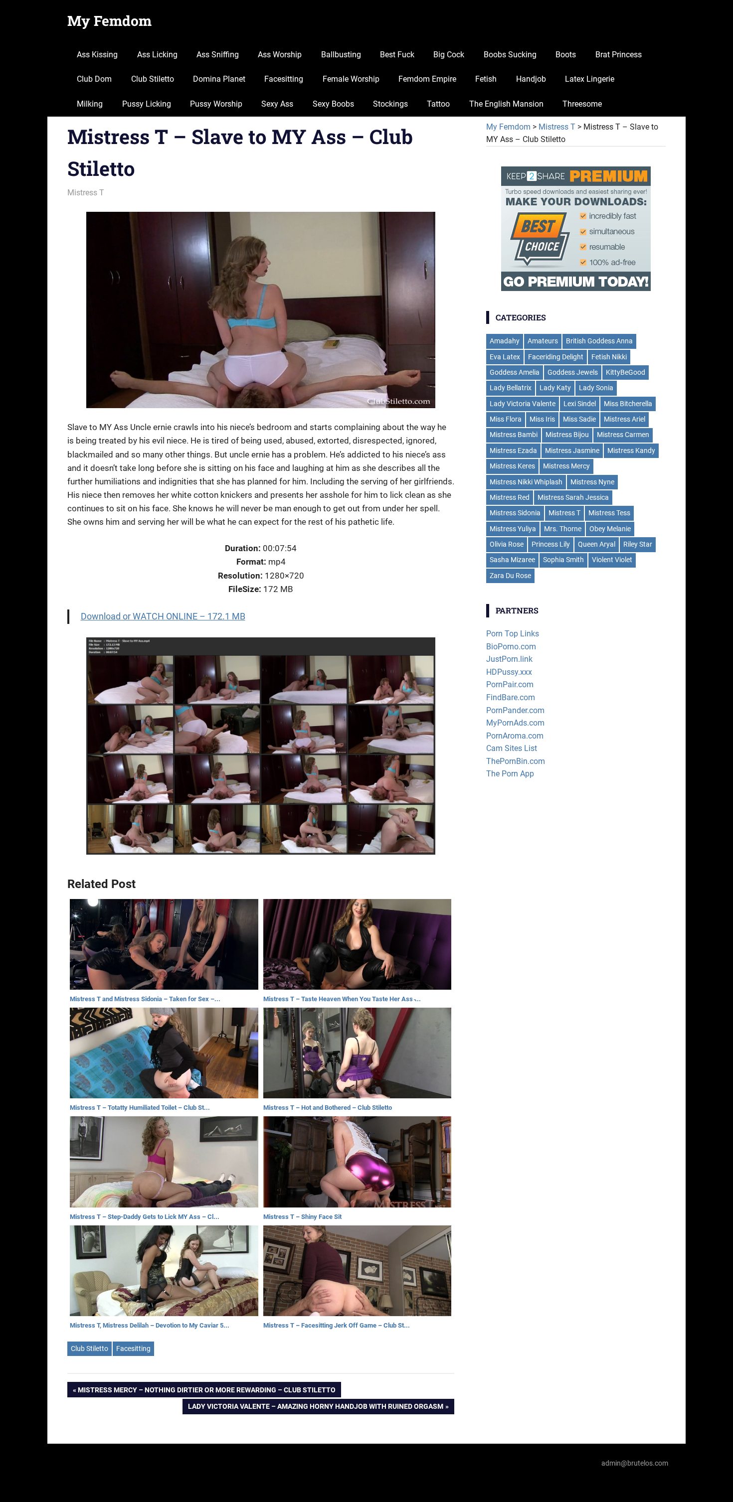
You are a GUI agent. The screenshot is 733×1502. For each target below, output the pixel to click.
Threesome (582, 104)
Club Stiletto (152, 79)
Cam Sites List (511, 748)
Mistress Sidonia (515, 513)
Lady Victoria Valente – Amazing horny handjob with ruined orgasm (315, 1408)
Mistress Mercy (566, 466)
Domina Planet (219, 79)
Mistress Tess (609, 513)
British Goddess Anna (599, 341)
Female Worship (351, 79)
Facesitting (283, 79)
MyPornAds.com (515, 723)
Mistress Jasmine (572, 450)
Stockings (390, 104)
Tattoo (438, 104)
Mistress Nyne (592, 482)
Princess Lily (551, 544)
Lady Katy (555, 388)
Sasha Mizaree (512, 560)
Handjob (531, 79)
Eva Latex (505, 357)
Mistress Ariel (624, 419)
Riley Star (637, 544)
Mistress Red (510, 497)
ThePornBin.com (515, 761)
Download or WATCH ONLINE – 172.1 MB (163, 616)
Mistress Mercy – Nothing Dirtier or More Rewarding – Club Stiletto (207, 1391)
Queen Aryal (596, 544)
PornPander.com (515, 710)
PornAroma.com (515, 736)
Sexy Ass (277, 104)
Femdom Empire (427, 79)
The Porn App (510, 773)
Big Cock (448, 54)
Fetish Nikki (609, 357)
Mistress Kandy (631, 450)
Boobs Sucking (510, 54)
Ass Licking (157, 54)
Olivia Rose (507, 544)
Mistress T (85, 192)
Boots (565, 54)
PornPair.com (510, 684)
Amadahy (505, 341)
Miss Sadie (579, 419)
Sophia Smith (563, 560)
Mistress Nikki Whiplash (526, 482)
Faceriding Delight (555, 357)
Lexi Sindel (579, 404)
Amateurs (543, 341)
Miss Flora (506, 419)
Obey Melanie (610, 529)
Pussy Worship (216, 104)
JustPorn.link (509, 659)
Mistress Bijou (567, 435)
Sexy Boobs (333, 104)
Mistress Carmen (623, 435)
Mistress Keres (512, 466)
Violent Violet (612, 560)
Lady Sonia (596, 388)
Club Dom (94, 79)
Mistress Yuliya (513, 529)
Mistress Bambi (514, 435)
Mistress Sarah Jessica (573, 497)
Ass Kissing (97, 54)
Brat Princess (618, 54)
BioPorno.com (511, 646)
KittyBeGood (625, 372)
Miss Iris (542, 419)
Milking (90, 104)
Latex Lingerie (589, 79)
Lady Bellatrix (511, 388)
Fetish (486, 79)
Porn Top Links (512, 633)
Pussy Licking (146, 104)
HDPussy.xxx (509, 672)
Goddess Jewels (573, 372)
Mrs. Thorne (562, 529)
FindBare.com (510, 697)
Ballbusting (341, 54)
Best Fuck (397, 54)
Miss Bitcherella (628, 404)
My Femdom (109, 20)
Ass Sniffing (217, 54)
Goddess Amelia (515, 372)
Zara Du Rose (510, 576)
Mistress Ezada (513, 450)
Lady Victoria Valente (522, 404)
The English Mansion (506, 104)
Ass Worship (280, 54)
